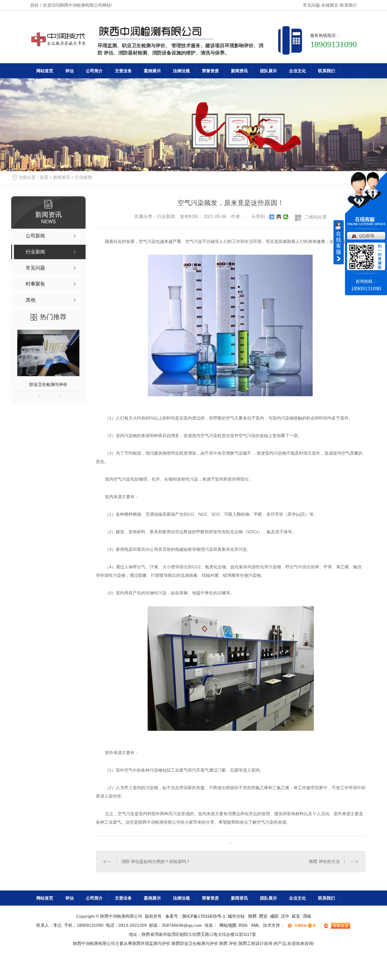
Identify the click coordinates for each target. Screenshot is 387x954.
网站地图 (228, 925)
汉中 (285, 916)
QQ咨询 (366, 235)
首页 (44, 177)
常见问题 (311, 5)
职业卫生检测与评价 (48, 384)
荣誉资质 (210, 70)
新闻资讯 (239, 70)
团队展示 (268, 70)
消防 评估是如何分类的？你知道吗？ (155, 861)
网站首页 (44, 70)
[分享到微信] (285, 216)
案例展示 (152, 70)
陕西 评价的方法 (324, 861)
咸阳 (274, 916)
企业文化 (297, 70)
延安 (296, 916)
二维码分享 (315, 217)
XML (256, 925)
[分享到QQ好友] (278, 216)
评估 (69, 70)
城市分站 (236, 916)
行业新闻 (83, 177)
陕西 (252, 916)
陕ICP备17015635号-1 (203, 916)
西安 (263, 916)
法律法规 (181, 70)
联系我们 (348, 5)
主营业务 (123, 70)
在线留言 (329, 5)
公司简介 (94, 70)
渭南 (307, 916)
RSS (244, 925)
